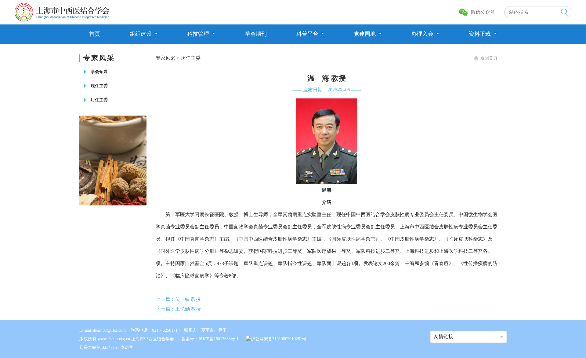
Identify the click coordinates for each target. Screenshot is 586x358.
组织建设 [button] (141, 34)
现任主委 (99, 85)
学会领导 (99, 71)
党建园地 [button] (365, 34)
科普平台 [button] (308, 34)
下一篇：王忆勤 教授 (178, 309)
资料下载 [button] (480, 34)
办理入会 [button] (423, 34)
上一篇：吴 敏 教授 (178, 299)
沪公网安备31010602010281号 (278, 339)
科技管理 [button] (199, 34)
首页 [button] (94, 34)
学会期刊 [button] (256, 34)
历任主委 (99, 100)
